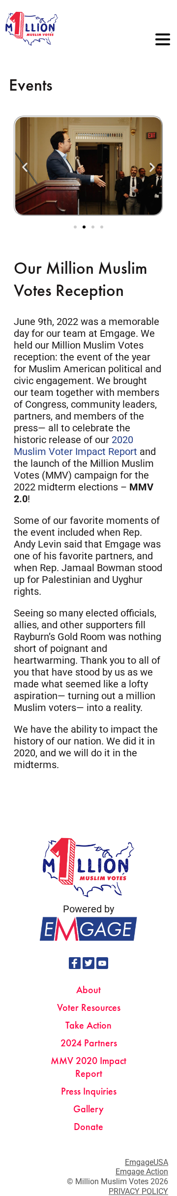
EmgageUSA (146, 1162)
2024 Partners (88, 1042)
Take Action (88, 1025)
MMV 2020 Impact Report (88, 1067)
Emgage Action (142, 1171)
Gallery (88, 1108)
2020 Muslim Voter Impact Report (75, 445)
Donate (88, 1126)
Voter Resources (88, 1007)
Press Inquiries (89, 1091)
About (88, 989)
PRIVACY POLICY (138, 1191)
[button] (25, 167)
